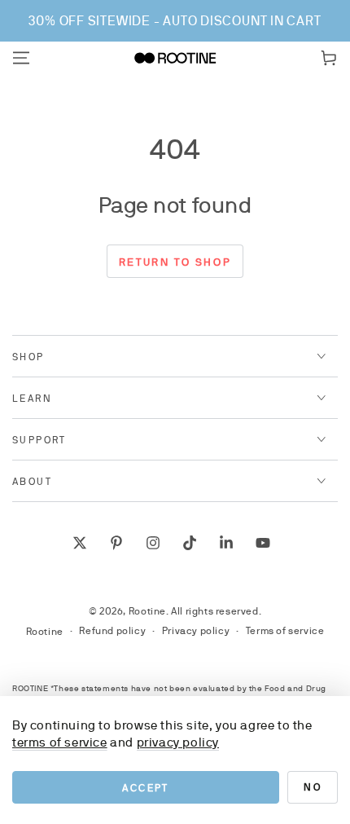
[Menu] (21, 58)
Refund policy (112, 631)
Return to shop (175, 262)
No (313, 787)
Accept (145, 788)
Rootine (147, 611)
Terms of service (285, 631)
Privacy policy (196, 631)
